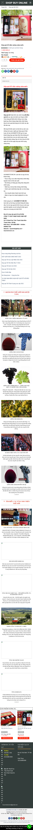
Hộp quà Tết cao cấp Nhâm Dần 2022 (12, 260)
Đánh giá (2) (5, 81)
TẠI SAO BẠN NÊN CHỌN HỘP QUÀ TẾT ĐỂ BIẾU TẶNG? (15, 279)
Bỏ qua (25, 828)
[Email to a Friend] (11, 71)
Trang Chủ (4, 7)
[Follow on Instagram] (12, 818)
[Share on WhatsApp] (2, 71)
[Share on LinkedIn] (17, 71)
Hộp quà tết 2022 (13, 7)
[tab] (16, 77)
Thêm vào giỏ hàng (17, 60)
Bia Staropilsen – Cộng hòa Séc (10, 275)
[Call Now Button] (29, 826)
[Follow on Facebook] (9, 818)
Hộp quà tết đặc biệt (19, 68)
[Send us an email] (16, 818)
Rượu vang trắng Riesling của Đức (11, 253)
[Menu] (2, 3)
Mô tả (4, 77)
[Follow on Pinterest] (21, 818)
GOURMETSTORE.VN (12, 810)
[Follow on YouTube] (24, 818)
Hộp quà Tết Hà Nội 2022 (9, 269)
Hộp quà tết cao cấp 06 (6, 728)
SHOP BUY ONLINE (16, 3)
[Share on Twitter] (8, 71)
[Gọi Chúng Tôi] (19, 818)
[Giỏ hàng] (30, 3)
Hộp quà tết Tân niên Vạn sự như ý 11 (24, 729)
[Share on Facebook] (5, 71)
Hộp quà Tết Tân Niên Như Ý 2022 (11, 263)
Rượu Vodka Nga (6, 272)
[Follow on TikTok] (14, 818)
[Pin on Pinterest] (14, 71)
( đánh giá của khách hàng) (15, 48)
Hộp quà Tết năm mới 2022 (9, 266)
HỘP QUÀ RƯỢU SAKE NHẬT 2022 (11, 256)
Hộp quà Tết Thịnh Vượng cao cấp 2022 (13, 283)
